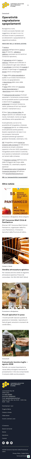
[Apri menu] (28, 5)
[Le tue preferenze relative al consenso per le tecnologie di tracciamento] (28, 456)
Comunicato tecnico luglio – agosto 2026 (15, 363)
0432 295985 (8, 394)
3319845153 (12, 396)
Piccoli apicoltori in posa (13, 315)
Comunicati (5, 13)
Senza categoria (24, 217)
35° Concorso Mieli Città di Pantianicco (14, 221)
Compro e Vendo (7, 266)
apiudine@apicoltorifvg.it (14, 174)
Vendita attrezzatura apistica (15, 270)
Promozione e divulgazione (10, 217)
